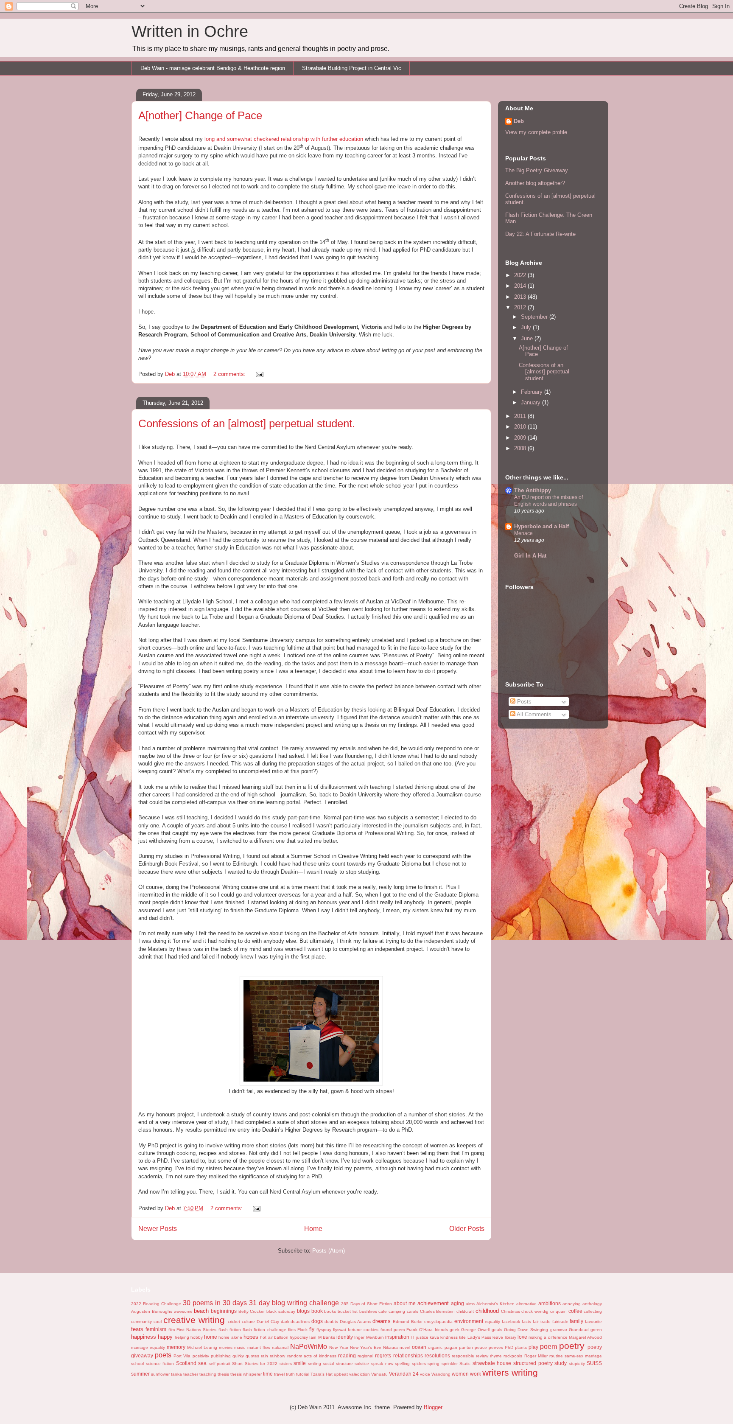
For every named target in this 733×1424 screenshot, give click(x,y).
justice (422, 1337)
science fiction (160, 1363)
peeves (496, 1347)
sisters (286, 1363)
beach (201, 1311)
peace (481, 1347)
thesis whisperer (246, 1374)
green (596, 1329)
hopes (250, 1337)
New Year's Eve (365, 1347)
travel (279, 1374)
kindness (449, 1337)
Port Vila (181, 1356)
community (141, 1321)
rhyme (496, 1356)
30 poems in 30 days (215, 1302)
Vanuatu (379, 1374)
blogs (303, 1311)
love (522, 1337)
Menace (523, 533)
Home (313, 1228)
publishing (221, 1356)
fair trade (542, 1321)
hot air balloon (274, 1337)
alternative (526, 1303)
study (560, 1363)
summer (140, 1373)
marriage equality (148, 1347)
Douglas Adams (355, 1321)
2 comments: (230, 374)
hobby (196, 1337)
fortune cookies (363, 1329)
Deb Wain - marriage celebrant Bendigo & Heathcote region (212, 68)
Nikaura (390, 1347)
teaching (207, 1374)
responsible (463, 1356)
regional (365, 1356)
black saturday (280, 1311)
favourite (593, 1321)
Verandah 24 (404, 1373)
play (533, 1347)
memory (176, 1347)
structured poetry (533, 1363)
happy (165, 1337)
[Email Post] (259, 374)
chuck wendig (534, 1311)
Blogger (433, 1407)
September (535, 317)
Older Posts (466, 1228)
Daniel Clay (268, 1321)
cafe (382, 1311)
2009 (521, 437)
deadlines (300, 1321)
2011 (521, 416)
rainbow (277, 1356)
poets (163, 1355)
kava (434, 1337)
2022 (521, 275)
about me (405, 1303)
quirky (238, 1356)
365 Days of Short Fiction (366, 1303)
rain (264, 1356)
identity (344, 1337)
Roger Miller (536, 1356)
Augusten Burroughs (151, 1311)
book (317, 1311)
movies (225, 1347)
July (527, 327)
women (460, 1373)
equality (492, 1321)
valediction (359, 1374)
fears (137, 1329)
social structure (338, 1363)
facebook (511, 1321)
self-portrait (219, 1363)
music (239, 1347)
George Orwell (475, 1329)
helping (182, 1337)
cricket (234, 1321)
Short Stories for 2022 (254, 1363)
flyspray (323, 1329)
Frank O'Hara (419, 1329)
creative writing (194, 1320)
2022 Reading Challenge (156, 1303)
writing (525, 1372)
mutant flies (258, 1347)
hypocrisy (299, 1337)
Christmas (510, 1311)
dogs (317, 1321)
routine (556, 1356)
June (527, 338)
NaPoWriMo (308, 1346)
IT (412, 1337)
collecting (593, 1311)
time (268, 1373)
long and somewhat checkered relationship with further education (283, 139)
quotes (252, 1356)
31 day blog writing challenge (294, 1302)
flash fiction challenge (264, 1329)
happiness (143, 1337)
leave (497, 1337)
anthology (592, 1303)
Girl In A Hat (530, 555)
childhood (487, 1311)
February (532, 392)
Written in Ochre (189, 31)
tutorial (302, 1374)
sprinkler (450, 1363)
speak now (382, 1363)
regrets (383, 1355)
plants (521, 1347)
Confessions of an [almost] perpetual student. (246, 423)
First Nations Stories (196, 1329)
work (475, 1373)
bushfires (368, 1311)
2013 (521, 297)
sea (202, 1363)
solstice (362, 1363)
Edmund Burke (407, 1321)
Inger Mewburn (368, 1337)
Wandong (440, 1374)
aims (470, 1303)
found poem (392, 1329)
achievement (433, 1303)
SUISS (594, 1363)
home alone (230, 1337)
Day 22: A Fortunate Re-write (540, 234)
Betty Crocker (251, 1311)
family (576, 1321)
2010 (521, 426)
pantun (466, 1347)
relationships (408, 1355)
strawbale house (492, 1363)
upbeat (341, 1374)
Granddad (579, 1329)
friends (441, 1329)
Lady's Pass (479, 1337)
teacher (190, 1374)
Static (464, 1363)
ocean (419, 1347)
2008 (521, 448)
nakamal (280, 1347)
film (171, 1329)
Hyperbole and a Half (541, 526)
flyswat (339, 1329)
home (210, 1337)
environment (468, 1321)
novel (405, 1347)
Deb (519, 121)
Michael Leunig (202, 1347)
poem (548, 1346)
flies (292, 1329)
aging (457, 1303)
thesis (223, 1374)
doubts (331, 1321)
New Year (338, 1347)
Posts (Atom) (328, 1250)
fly (311, 1329)
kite (462, 1337)
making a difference (548, 1337)
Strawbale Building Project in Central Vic (351, 68)
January (531, 402)
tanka (176, 1374)
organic (435, 1347)
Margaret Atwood (585, 1337)
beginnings (224, 1311)
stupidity (577, 1363)
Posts (523, 701)
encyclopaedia (438, 1321)
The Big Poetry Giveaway (536, 170)
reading (347, 1355)
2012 (521, 307)
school (137, 1363)
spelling (402, 1363)
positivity (201, 1356)
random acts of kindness (311, 1356)
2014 (521, 286)
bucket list (348, 1311)
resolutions (437, 1355)
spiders (419, 1363)
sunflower (160, 1374)
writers (495, 1372)
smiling (314, 1363)
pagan (451, 1347)
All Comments (533, 714)
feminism (155, 1329)
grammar (558, 1329)
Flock (302, 1329)
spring (433, 1363)
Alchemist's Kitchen (495, 1303)
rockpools (513, 1356)
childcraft (465, 1311)
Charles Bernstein (437, 1311)
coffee (575, 1311)
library (510, 1337)
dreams (381, 1321)
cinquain (558, 1311)
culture (248, 1321)
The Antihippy (532, 490)
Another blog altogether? (535, 183)
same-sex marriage (583, 1356)
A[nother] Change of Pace (200, 115)
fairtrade (560, 1321)
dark (285, 1321)
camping (397, 1311)
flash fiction (229, 1329)
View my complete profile (536, 132)
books (330, 1311)
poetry (572, 1346)
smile (300, 1363)
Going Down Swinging (526, 1329)
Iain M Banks (322, 1337)
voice (425, 1374)
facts (526, 1321)
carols (412, 1311)
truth (290, 1374)
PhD (509, 1347)
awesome (183, 1311)
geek (454, 1329)
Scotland (186, 1363)
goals (497, 1329)
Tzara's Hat (322, 1374)
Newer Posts (157, 1228)
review (482, 1356)
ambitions (549, 1303)
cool (158, 1321)
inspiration (397, 1337)
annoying (571, 1303)
